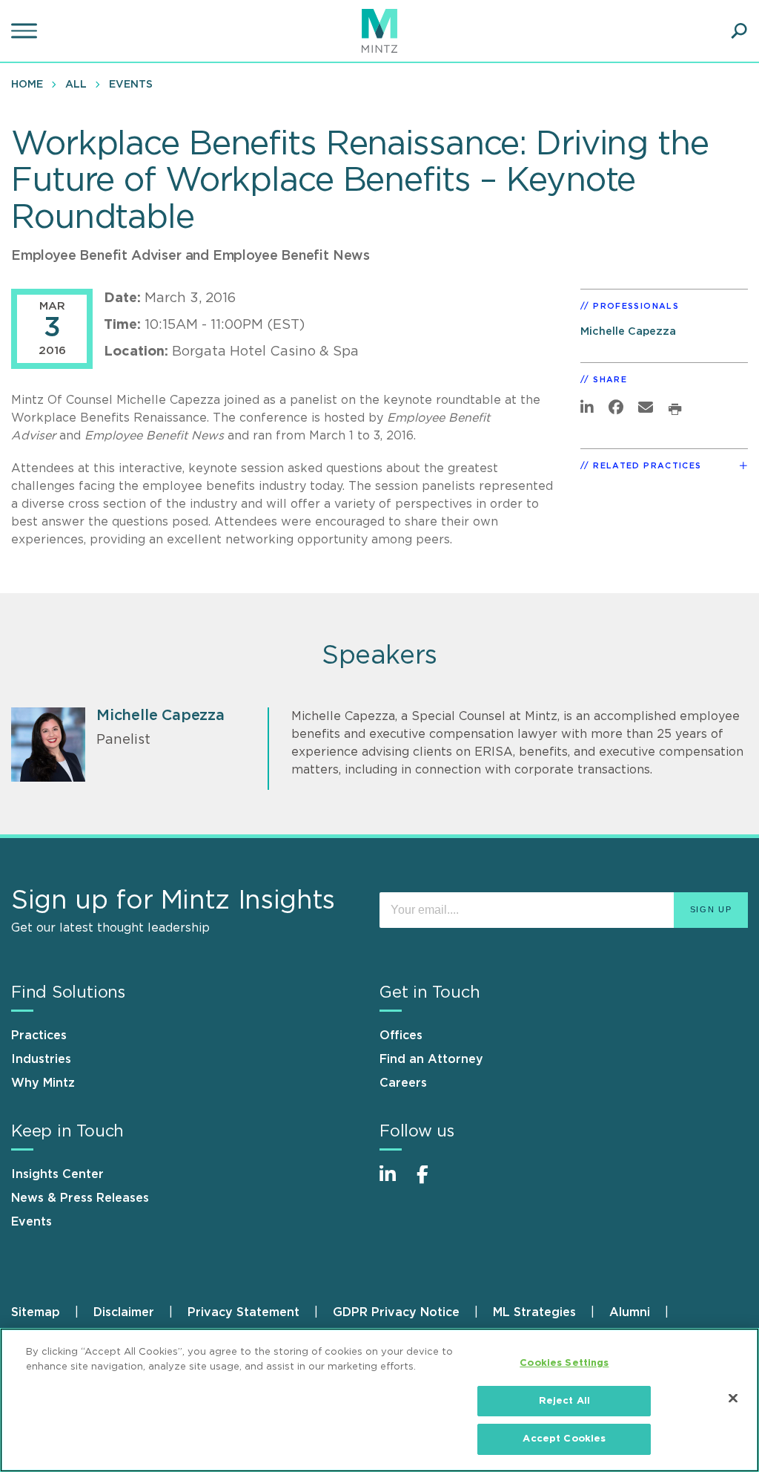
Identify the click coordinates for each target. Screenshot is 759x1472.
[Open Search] (739, 31)
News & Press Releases (80, 1198)
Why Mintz (43, 1083)
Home (27, 84)
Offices (401, 1035)
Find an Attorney (431, 1059)
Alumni (629, 1312)
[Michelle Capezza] (48, 744)
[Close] (733, 1398)
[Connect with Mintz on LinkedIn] (394, 1182)
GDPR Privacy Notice (396, 1312)
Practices (39, 1035)
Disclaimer (123, 1312)
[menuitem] (30, 84)
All (76, 84)
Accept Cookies (564, 1439)
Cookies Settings (564, 1363)
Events (131, 84)
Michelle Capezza (628, 331)
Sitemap (35, 1312)
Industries (41, 1059)
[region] (379, 1400)
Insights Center (57, 1174)
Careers (403, 1083)
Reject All (564, 1401)
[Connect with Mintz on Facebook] (431, 1182)
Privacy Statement (243, 1312)
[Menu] (26, 31)
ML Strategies (534, 1312)
